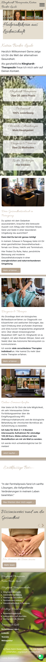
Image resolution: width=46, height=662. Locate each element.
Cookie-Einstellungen (10, 658)
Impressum (23, 652)
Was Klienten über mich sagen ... (18, 502)
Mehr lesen (9, 565)
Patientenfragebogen (12, 613)
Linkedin (5, 633)
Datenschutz (34, 652)
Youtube (5, 637)
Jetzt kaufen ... (10, 453)
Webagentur (7, 640)
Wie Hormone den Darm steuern (19, 559)
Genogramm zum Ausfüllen (14, 616)
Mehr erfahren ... (11, 270)
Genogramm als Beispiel (13, 619)
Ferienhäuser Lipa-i (10, 629)
